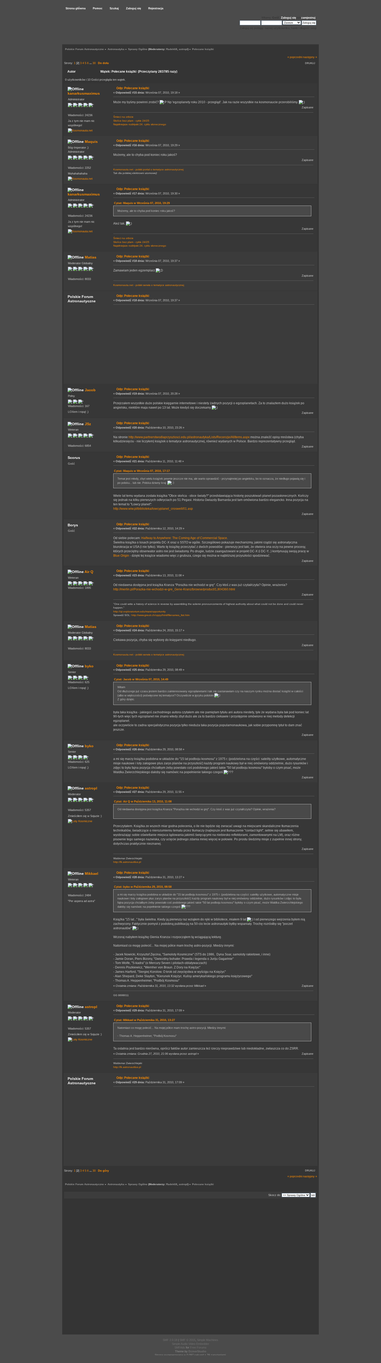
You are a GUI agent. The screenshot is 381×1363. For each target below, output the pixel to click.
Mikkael (91, 873)
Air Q (88, 572)
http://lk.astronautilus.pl (127, 862)
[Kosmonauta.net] (80, 130)
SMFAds (179, 1347)
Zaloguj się (288, 17)
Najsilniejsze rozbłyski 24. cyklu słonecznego (139, 124)
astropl (183, 49)
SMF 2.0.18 (170, 1339)
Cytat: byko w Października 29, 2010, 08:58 (143, 886)
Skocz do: (274, 1195)
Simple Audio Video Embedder (190, 1343)
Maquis (91, 141)
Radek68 (171, 49)
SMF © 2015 (187, 1339)
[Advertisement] (212, 344)
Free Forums (198, 1347)
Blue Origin (121, 555)
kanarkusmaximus (84, 93)
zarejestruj (308, 17)
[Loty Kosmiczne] (80, 821)
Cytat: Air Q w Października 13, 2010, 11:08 (143, 801)
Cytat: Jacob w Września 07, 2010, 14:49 (141, 679)
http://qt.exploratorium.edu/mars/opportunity (139, 611)
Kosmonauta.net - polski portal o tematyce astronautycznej (148, 169)
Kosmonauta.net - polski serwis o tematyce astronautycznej (148, 285)
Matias (90, 257)
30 (94, 63)
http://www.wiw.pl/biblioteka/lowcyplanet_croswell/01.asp (153, 509)
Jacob (90, 390)
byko (89, 666)
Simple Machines (207, 1339)
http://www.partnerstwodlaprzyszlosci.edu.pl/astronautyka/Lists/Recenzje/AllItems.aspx (189, 437)
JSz (88, 424)
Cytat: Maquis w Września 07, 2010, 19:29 (142, 203)
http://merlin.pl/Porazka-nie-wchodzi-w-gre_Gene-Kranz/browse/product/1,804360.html (174, 589)
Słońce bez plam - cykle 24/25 (131, 120)
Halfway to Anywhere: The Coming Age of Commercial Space (184, 538)
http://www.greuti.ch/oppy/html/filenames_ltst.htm (160, 615)
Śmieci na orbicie (123, 116)
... (91, 63)
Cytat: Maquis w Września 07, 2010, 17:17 (142, 470)
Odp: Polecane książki (132, 88)
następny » (310, 57)
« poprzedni (294, 57)
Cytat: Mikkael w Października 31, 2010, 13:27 (144, 1020)
